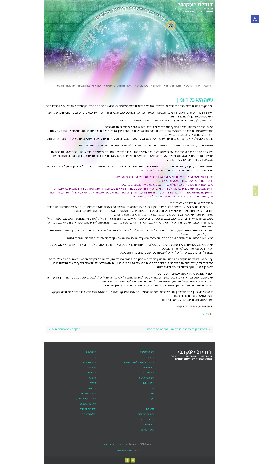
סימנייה (205, 314)
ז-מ (153, 393)
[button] (255, 19)
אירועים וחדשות (89, 362)
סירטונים (92, 372)
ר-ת (153, 403)
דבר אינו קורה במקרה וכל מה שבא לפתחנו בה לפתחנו (177, 329)
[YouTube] (255, 188)
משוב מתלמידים (89, 393)
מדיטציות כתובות (88, 403)
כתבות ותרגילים (147, 351)
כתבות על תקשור (147, 377)
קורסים (93, 383)
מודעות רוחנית (148, 419)
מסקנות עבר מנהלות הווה (65, 329)
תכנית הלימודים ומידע (86, 398)
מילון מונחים (149, 383)
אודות (94, 357)
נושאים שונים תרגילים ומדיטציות (139, 362)
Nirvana (119, 450)
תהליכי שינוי (149, 372)
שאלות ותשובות (89, 414)
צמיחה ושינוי (149, 424)
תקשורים (150, 409)
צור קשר (93, 377)
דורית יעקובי (91, 351)
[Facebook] (255, 193)
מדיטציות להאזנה (88, 409)
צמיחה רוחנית (148, 367)
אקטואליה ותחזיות (146, 414)
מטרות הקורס (90, 388)
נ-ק (153, 398)
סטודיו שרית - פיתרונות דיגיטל (115, 444)
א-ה (153, 388)
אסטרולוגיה (149, 357)
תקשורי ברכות (148, 429)
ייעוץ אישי (92, 367)
